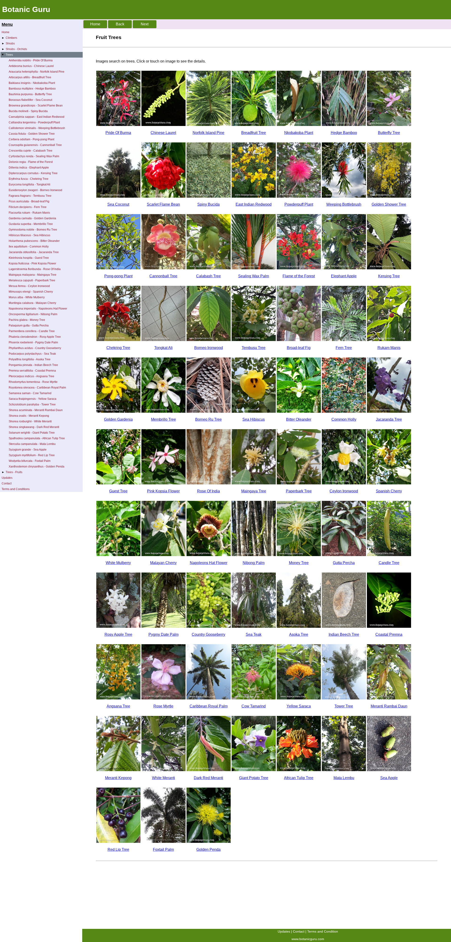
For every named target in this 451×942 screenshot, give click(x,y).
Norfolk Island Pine (208, 133)
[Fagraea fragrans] (254, 340)
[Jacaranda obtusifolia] (389, 411)
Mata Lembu (344, 778)
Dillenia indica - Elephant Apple (29, 167)
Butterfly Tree (389, 133)
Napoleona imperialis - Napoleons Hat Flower (38, 308)
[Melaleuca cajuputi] (299, 483)
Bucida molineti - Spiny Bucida (28, 111)
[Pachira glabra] (299, 555)
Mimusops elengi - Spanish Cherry (31, 291)
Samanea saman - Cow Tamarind (30, 393)
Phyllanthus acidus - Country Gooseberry (35, 348)
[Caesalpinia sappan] (254, 196)
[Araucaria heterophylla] (209, 125)
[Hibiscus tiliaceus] (254, 411)
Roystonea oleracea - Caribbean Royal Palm (37, 387)
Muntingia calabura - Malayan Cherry (32, 303)
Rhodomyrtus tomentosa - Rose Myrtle (33, 382)
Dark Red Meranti (208, 778)
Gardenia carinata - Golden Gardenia (32, 218)
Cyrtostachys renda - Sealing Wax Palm (34, 156)
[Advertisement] (223, 896)
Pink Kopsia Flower (163, 491)
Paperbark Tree (299, 491)
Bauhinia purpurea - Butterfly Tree (30, 94)
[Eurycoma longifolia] (163, 340)
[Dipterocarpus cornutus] (389, 268)
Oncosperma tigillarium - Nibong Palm (33, 314)
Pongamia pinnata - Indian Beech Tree (33, 365)
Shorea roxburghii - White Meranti (30, 421)
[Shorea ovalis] (118, 770)
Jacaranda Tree (389, 419)
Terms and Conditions (16, 489)
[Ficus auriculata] (299, 340)
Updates (7, 477)
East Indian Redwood (254, 204)
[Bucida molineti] (209, 196)
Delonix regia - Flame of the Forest (31, 162)
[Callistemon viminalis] (344, 196)
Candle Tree (389, 563)
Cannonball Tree (163, 276)
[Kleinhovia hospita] (118, 483)
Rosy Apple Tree (118, 634)
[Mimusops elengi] (389, 483)
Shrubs (8, 43)
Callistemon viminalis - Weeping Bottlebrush (37, 128)
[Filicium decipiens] (344, 340)
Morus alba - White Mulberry (27, 297)
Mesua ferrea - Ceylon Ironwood (29, 286)
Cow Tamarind (253, 706)
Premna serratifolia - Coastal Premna (32, 370)
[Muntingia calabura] (163, 555)
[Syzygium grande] (389, 770)
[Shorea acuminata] (389, 698)
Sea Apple (389, 778)
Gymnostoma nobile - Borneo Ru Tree (33, 229)
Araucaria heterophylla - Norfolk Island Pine (36, 71)
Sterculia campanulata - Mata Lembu (32, 444)
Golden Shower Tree (389, 204)
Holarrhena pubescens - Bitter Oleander (34, 241)
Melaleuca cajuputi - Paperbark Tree (32, 280)
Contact (7, 483)
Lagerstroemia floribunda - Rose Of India (35, 269)
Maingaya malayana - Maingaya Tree (32, 274)
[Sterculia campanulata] (344, 770)
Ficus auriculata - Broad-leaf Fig (29, 201)
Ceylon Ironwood (344, 491)
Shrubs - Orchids (14, 49)
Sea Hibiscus (253, 419)
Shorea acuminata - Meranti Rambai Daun (36, 410)
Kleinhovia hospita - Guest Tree (29, 257)
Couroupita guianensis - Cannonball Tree (35, 145)
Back (120, 24)
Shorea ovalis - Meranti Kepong (29, 415)
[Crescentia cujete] (209, 268)
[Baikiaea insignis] (299, 125)
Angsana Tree (118, 706)
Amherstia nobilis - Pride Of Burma (31, 60)
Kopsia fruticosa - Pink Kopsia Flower (32, 263)
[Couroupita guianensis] (163, 268)
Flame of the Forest (299, 276)
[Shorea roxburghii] (163, 770)
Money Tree (299, 563)
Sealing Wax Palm (253, 276)
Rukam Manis (388, 348)
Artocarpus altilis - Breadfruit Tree (30, 77)
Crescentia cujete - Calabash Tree (30, 150)
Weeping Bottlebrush (343, 204)
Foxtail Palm (163, 850)
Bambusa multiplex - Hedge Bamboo (32, 88)
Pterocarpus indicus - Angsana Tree (31, 376)
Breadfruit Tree (253, 133)
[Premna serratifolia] (389, 626)
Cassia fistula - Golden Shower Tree (32, 133)
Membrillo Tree (163, 419)
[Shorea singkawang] (209, 770)
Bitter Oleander (298, 419)
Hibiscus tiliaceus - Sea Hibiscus (29, 235)
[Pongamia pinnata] (344, 626)
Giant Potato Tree (253, 778)
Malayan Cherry (163, 563)
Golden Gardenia (118, 419)
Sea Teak (253, 634)
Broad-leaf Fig (299, 348)
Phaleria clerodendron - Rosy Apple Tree (35, 336)
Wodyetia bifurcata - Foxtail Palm (30, 461)
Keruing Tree (389, 276)
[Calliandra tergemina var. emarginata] (299, 196)
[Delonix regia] (299, 268)
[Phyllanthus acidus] (209, 626)
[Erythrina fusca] (118, 340)
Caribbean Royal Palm (209, 706)
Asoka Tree (298, 634)
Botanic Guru (26, 9)
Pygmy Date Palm (163, 634)
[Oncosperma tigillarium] (254, 555)
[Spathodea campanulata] (299, 770)
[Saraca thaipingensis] (299, 698)
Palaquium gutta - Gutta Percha (29, 325)
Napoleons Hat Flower (208, 563)
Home (5, 32)
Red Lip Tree (118, 850)
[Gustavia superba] (163, 411)
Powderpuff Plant (298, 204)
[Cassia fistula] (389, 196)
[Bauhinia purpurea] (389, 125)
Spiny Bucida (208, 204)
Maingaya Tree (253, 491)
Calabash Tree (208, 276)
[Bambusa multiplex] (344, 125)
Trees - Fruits (12, 472)
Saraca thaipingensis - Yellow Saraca (32, 398)
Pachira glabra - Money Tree (27, 320)
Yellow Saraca (299, 706)
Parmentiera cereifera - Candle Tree (32, 331)
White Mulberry (118, 563)
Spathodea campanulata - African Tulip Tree (37, 438)
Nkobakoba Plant (298, 133)
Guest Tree (118, 491)
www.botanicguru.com (308, 939)
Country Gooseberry (208, 634)
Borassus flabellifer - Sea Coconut (30, 100)
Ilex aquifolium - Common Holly (29, 246)
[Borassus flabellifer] (118, 196)
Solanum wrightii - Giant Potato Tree (32, 432)
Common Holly (343, 419)
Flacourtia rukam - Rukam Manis (29, 212)
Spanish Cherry (389, 491)
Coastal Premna (388, 634)
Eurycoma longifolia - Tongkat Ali (29, 184)
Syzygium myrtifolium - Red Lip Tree (32, 455)
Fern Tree (344, 348)
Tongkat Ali (163, 348)
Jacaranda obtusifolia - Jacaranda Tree (34, 252)
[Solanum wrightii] (254, 770)
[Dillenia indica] (344, 268)
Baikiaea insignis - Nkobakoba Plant (32, 83)
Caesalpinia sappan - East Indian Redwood (36, 116)
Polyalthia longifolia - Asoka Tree (30, 359)
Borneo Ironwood (208, 348)
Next (144, 24)
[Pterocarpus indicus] (118, 698)
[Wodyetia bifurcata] (163, 842)
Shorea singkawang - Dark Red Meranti (34, 427)
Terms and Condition (322, 931)
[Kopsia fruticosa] (163, 483)
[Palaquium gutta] (344, 555)
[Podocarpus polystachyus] (254, 626)
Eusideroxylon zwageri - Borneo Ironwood (35, 190)
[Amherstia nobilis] (118, 125)
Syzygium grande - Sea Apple (28, 449)
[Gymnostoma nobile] (209, 411)
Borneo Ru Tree (208, 419)
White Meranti (163, 778)
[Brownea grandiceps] (163, 196)
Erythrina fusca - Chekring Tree (28, 179)
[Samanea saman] (254, 698)
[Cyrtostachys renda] (254, 268)
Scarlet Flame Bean (163, 204)
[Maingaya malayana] (254, 483)
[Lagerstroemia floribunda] (209, 483)
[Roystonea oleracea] (209, 698)
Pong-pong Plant (118, 276)
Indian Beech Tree (344, 634)
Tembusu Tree (253, 348)
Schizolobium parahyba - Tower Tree (32, 404)
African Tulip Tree (298, 778)
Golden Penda (208, 850)
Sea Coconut (118, 204)
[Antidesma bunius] (163, 125)
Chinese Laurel (163, 133)
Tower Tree (343, 706)
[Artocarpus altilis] (254, 125)
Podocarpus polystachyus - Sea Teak (32, 353)
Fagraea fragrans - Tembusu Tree (30, 195)
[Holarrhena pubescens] (299, 411)
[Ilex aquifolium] (344, 411)
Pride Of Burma (118, 133)
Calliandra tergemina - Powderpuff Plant (34, 122)
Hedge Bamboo (344, 133)
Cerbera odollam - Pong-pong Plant (31, 139)
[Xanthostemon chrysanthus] (209, 842)
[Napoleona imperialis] (209, 555)
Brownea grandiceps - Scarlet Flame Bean (36, 105)
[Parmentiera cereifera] (389, 555)
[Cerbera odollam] (118, 268)
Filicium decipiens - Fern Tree (28, 207)
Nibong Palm (253, 563)
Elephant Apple (344, 276)
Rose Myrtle (163, 706)
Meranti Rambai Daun (389, 706)
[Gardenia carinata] (118, 411)
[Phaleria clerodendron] (118, 626)
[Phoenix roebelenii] (163, 626)
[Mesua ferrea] (344, 483)
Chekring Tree (118, 348)
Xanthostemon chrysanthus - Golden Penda (36, 466)
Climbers (9, 37)
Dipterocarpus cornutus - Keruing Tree (33, 173)
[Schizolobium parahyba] (344, 698)
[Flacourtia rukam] (389, 340)
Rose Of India (208, 491)
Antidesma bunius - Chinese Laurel (31, 66)
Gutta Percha (344, 563)
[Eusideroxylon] (209, 340)
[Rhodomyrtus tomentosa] (163, 698)
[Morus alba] (118, 555)
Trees (7, 54)
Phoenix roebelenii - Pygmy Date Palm (33, 342)
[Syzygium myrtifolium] (118, 842)
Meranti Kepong (118, 778)
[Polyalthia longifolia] (299, 626)
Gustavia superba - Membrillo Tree (31, 224)
